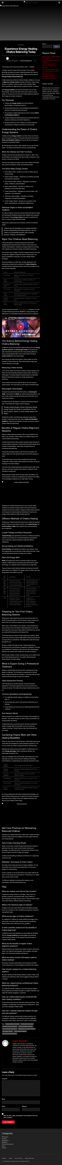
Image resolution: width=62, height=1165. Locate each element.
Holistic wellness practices (26, 1026)
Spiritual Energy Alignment (10, 1033)
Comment (5, 1078)
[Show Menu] (2, 2)
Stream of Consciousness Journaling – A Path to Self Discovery (49, 65)
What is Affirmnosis (29, 1158)
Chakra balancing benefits (12, 1024)
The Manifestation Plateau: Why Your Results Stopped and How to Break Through (50, 71)
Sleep (3, 1146)
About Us (4, 1158)
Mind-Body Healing (8, 1031)
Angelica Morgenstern (13, 60)
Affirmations (5, 1137)
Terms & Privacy (19, 1158)
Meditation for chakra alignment (27, 1028)
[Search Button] (59, 2)
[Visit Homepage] (31, 2)
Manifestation (5, 1140)
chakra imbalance (23, 309)
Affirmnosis (7, 1161)
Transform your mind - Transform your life (20, 1161)
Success (4, 1148)
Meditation (4, 1142)
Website (24, 1106)
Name (4, 1099)
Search (44, 44)
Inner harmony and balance (10, 1028)
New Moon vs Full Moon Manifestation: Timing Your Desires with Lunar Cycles (49, 76)
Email (4, 1106)
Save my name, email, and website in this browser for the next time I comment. (21, 1116)
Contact (10, 1158)
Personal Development (26, 60)
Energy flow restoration (27, 1024)
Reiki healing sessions (20, 1031)
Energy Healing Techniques (10, 1026)
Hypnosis (4, 1138)
